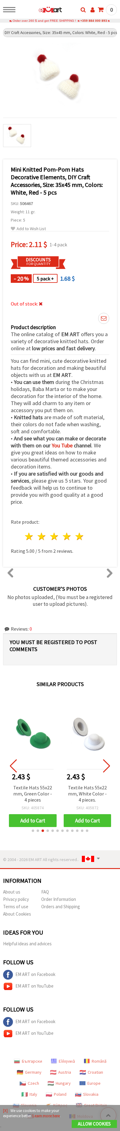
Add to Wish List (31, 228)
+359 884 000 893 (93, 20)
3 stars (54, 536)
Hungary (63, 1083)
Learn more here (46, 1115)
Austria (64, 1072)
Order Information (58, 899)
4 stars (67, 536)
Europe (94, 1083)
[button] (33, 830)
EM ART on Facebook (35, 974)
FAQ (45, 892)
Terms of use (15, 906)
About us (11, 892)
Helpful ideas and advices (27, 944)
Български (32, 1061)
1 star (29, 536)
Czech (33, 1083)
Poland (60, 1094)
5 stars (79, 536)
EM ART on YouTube (34, 986)
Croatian (95, 1072)
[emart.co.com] (40, 10)
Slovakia (90, 1094)
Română (99, 1061)
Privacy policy (16, 899)
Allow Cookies (94, 1124)
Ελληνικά (67, 1061)
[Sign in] (92, 9)
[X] (5, 1110)
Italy (33, 1094)
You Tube (62, 445)
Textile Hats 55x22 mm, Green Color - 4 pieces (32, 793)
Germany (33, 1072)
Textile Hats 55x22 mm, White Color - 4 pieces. (87, 793)
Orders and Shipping (60, 906)
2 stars (42, 536)
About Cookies (17, 914)
